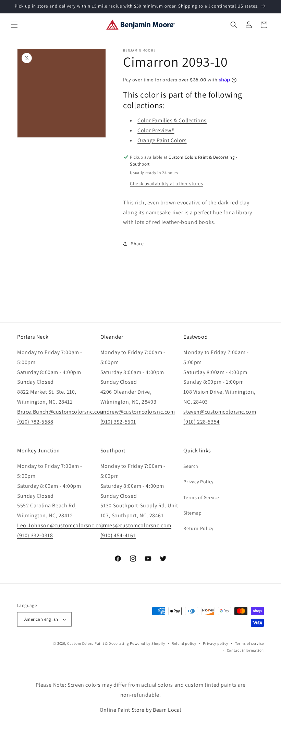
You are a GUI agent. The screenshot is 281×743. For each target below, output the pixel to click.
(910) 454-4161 (118, 535)
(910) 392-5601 (118, 421)
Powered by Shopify (147, 643)
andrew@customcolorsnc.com (137, 411)
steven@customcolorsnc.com (219, 411)
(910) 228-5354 (201, 421)
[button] (14, 24)
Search (190, 466)
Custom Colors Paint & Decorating (98, 643)
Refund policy (184, 643)
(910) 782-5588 (35, 421)
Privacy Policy (198, 482)
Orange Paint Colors (161, 140)
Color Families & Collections (172, 120)
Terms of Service (201, 497)
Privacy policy (215, 643)
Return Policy (198, 528)
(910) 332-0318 (35, 535)
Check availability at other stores (166, 183)
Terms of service (249, 643)
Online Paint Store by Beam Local (140, 709)
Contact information (245, 650)
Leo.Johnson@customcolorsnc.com (61, 525)
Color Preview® (155, 130)
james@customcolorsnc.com (135, 525)
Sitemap (192, 513)
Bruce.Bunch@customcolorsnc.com (61, 411)
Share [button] (137, 243)
